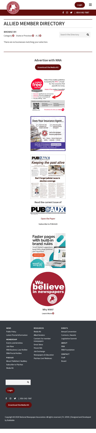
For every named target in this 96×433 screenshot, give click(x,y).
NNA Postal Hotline (14, 353)
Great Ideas (38, 344)
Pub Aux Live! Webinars (43, 358)
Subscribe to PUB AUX (48, 224)
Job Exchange (39, 351)
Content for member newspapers (42, 339)
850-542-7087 (26, 398)
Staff (63, 357)
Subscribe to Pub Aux (14, 364)
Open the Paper (48, 218)
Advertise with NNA (48, 60)
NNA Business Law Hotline (16, 350)
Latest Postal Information (17, 335)
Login (79, 5)
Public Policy (11, 331)
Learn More (47, 313)
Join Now (10, 346)
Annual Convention (68, 331)
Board (63, 361)
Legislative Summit (69, 338)
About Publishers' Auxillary (16, 361)
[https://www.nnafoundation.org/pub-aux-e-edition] (48, 176)
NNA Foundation (67, 350)
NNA (63, 346)
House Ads (38, 348)
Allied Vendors (39, 335)
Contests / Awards (68, 335)
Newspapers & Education (44, 355)
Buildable (10, 420)
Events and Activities (14, 343)
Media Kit (10, 368)
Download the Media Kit (48, 67)
